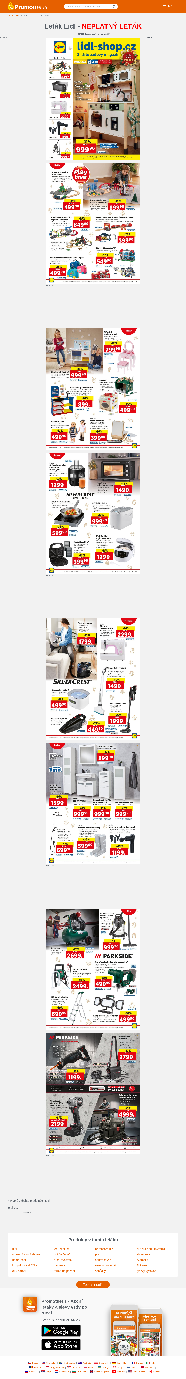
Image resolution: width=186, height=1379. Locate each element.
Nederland (64, 1372)
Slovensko (51, 1363)
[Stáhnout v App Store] (61, 1344)
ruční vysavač (63, 1259)
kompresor (19, 1259)
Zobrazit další (93, 1285)
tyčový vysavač (146, 1271)
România (38, 1367)
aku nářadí (19, 1271)
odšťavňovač (62, 1254)
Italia (153, 1363)
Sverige (105, 1367)
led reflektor (61, 1248)
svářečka (142, 1259)
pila (97, 1254)
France (139, 1363)
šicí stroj (142, 1265)
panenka (59, 1265)
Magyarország (57, 1367)
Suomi (134, 1367)
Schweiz (121, 1372)
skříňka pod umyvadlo (151, 1248)
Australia (87, 1363)
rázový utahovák (105, 1265)
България (81, 1372)
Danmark (149, 1367)
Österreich (104, 1363)
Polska (91, 1367)
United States (139, 1372)
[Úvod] (27, 5)
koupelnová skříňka (24, 1265)
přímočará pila (104, 1248)
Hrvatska (76, 1367)
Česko (35, 1363)
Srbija (48, 1372)
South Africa (69, 1363)
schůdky (100, 1271)
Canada (156, 1372)
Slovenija (33, 1372)
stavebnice (143, 1254)
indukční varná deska (26, 1254)
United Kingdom (101, 1372)
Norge (120, 1367)
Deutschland (122, 1363)
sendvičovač (103, 1259)
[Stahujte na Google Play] (61, 1330)
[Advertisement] (116, 307)
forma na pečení (64, 1271)
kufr (14, 1248)
